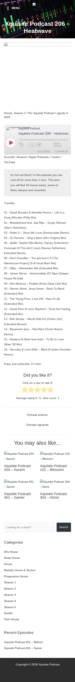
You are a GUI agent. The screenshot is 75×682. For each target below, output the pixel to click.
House (8, 113)
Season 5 (10, 607)
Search (63, 527)
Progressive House (16, 576)
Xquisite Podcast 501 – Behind (23, 642)
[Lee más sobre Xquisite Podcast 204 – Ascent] (19, 456)
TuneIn (55, 157)
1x (32, 144)
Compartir (61, 151)
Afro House (11, 551)
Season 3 (10, 594)
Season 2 (20, 113)
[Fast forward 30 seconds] (45, 145)
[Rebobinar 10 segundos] (23, 145)
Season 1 (10, 582)
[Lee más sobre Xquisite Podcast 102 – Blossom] (55, 456)
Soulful (8, 613)
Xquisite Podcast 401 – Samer (17, 495)
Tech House (11, 619)
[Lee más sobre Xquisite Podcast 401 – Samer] (19, 484)
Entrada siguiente (37, 424)
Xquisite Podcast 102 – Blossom (53, 468)
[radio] (25, 390)
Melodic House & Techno (19, 570)
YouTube (9, 162)
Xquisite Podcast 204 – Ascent (17, 468)
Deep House (12, 557)
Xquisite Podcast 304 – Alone (53, 495)
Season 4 (10, 601)
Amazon (21, 157)
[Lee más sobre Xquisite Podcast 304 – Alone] (55, 484)
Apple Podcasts (39, 157)
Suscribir (43, 151)
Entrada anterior (37, 414)
